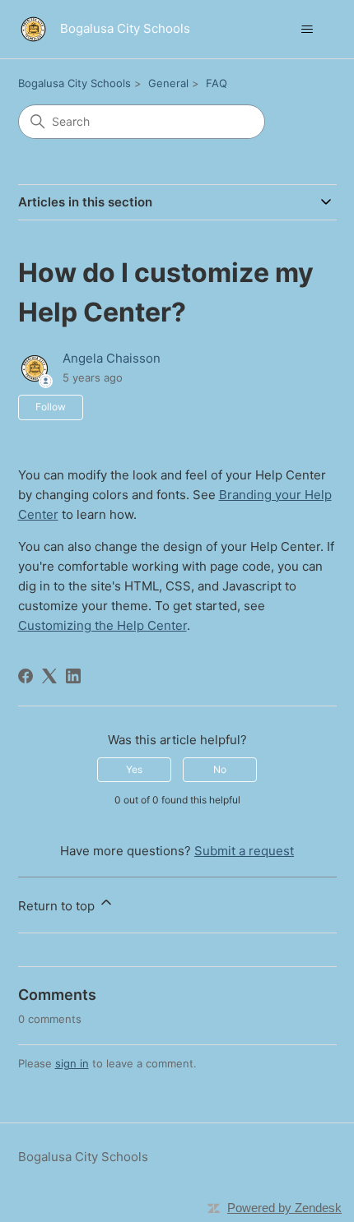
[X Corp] (49, 676)
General (168, 83)
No (219, 769)
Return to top (58, 906)
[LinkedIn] (73, 676)
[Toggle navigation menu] (307, 29)
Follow (50, 406)
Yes (134, 769)
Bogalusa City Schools (74, 83)
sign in (72, 1063)
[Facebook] (25, 676)
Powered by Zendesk (284, 1208)
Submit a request (244, 851)
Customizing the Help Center (102, 625)
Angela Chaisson (112, 358)
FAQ (216, 83)
